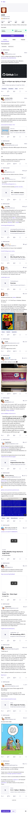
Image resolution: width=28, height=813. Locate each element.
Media (14, 39)
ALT (25, 390)
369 (9, 22)
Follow (12, 35)
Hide (25, 314)
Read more (3, 675)
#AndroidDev (4, 46)
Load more (14, 800)
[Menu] (25, 36)
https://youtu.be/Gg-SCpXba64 (8, 574)
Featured (23, 39)
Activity (5, 39)
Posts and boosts (5, 43)
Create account (5, 811)
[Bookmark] (20, 91)
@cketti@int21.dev (4, 16)
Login (13, 811)
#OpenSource (10, 46)
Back (4, 1)
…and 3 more (21, 88)
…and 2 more (21, 518)
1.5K (2, 22)
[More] (26, 91)
